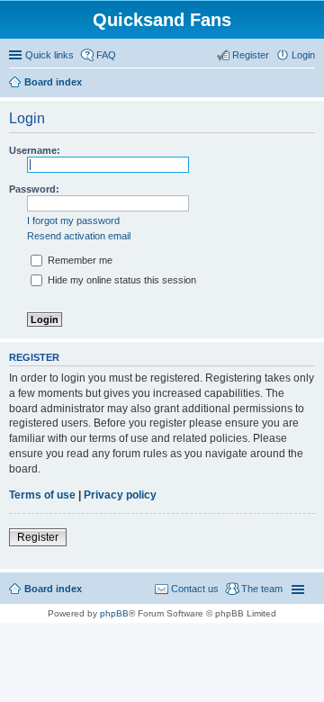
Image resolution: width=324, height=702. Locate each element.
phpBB (114, 613)
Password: (34, 189)
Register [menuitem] (250, 55)
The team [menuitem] (262, 588)
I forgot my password (73, 220)
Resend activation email (78, 235)
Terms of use (42, 495)
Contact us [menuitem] (195, 588)
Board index (53, 588)
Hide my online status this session (120, 279)
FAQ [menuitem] (106, 55)
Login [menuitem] (303, 55)
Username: (34, 150)
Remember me (78, 260)
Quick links (49, 55)
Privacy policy (120, 495)
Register (37, 537)
